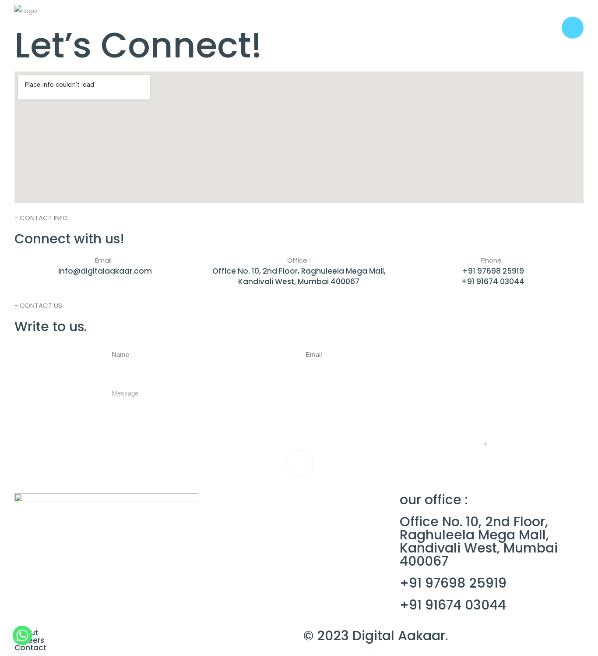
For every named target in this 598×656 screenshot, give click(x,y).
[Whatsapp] (22, 635)
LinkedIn (304, 520)
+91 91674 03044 (453, 604)
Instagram (264, 520)
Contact (30, 647)
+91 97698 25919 (453, 583)
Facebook (221, 520)
